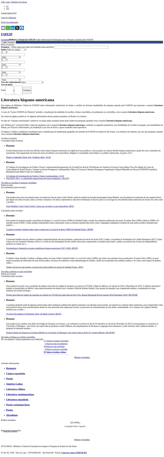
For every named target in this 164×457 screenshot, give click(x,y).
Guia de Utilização (8, 18)
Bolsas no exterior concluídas (56, 349)
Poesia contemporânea (18, 404)
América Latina (14, 384)
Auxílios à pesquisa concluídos (57, 341)
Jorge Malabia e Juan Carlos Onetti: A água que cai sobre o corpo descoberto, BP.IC (40, 206)
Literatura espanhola (17, 399)
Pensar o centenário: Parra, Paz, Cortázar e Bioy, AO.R (28, 157)
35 (45, 352)
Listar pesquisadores (10, 431)
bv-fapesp (5, 40)
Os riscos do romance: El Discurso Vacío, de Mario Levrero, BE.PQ (33, 314)
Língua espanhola (15, 373)
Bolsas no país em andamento (57, 344)
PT (7, 6)
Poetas (9, 410)
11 (45, 341)
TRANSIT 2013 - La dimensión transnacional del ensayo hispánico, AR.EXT (37, 178)
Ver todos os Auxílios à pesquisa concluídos (18, 183)
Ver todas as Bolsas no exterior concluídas (18, 337)
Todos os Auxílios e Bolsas (56, 352)
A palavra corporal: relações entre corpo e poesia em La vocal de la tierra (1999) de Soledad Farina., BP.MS (49, 229)
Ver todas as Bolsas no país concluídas (16, 271)
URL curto (5, 2)
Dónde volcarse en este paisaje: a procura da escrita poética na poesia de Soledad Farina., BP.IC (44, 267)
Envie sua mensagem (9, 22)
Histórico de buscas (19, 2)
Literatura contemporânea (20, 394)
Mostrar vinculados (82, 357)
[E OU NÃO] (4, 52)
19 (45, 346)
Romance (11, 368)
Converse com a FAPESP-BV (74, 453)
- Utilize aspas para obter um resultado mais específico (27, 47)
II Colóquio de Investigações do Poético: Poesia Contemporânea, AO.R (35, 176)
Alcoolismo (12, 415)
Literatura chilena (15, 389)
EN (7, 9)
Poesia (9, 378)
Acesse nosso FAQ (9, 13)
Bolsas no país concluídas (55, 346)
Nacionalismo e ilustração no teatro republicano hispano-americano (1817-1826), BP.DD (42, 248)
